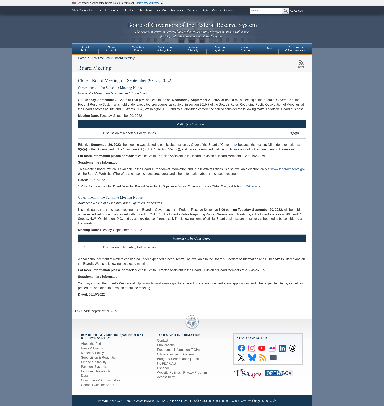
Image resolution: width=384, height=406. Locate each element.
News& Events (112, 48)
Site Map (161, 10)
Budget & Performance (173, 359)
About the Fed (100, 58)
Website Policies (169, 372)
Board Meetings (125, 58)
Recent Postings (107, 10)
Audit (195, 359)
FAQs (204, 10)
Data (269, 48)
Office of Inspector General (176, 354)
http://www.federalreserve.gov (156, 283)
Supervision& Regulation (165, 48)
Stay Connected (82, 10)
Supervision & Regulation (99, 357)
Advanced (296, 10)
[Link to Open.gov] (281, 373)
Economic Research (95, 371)
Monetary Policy (92, 353)
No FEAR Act (166, 363)
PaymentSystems (220, 48)
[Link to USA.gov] (249, 373)
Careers (192, 10)
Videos (216, 10)
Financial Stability (93, 362)
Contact (229, 10)
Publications (144, 10)
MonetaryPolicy (138, 48)
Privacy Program (195, 372)
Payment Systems (94, 366)
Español (163, 368)
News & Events (92, 348)
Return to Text (254, 186)
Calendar (127, 10)
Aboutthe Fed (85, 48)
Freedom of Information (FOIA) (178, 349)
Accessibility (166, 377)
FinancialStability (193, 48)
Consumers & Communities (295, 48)
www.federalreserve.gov (288, 169)
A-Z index (177, 10)
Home (82, 58)
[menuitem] (85, 49)
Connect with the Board (97, 385)
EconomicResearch (246, 48)
